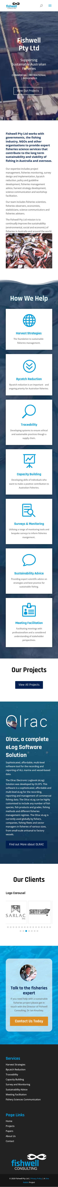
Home (9, 1121)
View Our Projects (28, 91)
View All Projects (29, 685)
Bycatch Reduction (29, 379)
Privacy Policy (36, 1178)
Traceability (29, 425)
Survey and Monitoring (18, 1084)
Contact (10, 1141)
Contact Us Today (29, 1021)
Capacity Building (29, 474)
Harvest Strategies (29, 333)
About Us (11, 1136)
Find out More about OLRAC (26, 844)
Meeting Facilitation (29, 623)
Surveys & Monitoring (29, 524)
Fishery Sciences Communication (23, 1099)
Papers (9, 1131)
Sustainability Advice (29, 573)
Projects (10, 1126)
